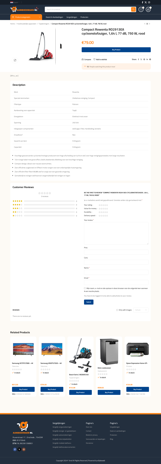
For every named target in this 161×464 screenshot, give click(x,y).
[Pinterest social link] (144, 59)
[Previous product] (145, 24)
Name (87, 267)
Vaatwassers (102, 371)
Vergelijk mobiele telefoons (62, 443)
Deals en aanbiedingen (118, 430)
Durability (88, 212)
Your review (89, 220)
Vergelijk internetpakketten (62, 439)
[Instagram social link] (149, 2)
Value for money (90, 209)
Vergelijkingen (115, 426)
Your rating (88, 205)
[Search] (133, 9)
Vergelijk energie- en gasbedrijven (64, 430)
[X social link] (145, 2)
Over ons (89, 426)
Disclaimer (89, 443)
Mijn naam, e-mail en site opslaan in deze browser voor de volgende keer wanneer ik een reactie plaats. (116, 290)
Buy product (116, 49)
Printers (129, 366)
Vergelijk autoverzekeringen (62, 434)
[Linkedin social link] (147, 59)
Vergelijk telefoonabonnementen (64, 447)
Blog (111, 439)
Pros (85, 247)
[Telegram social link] (150, 59)
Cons (86, 257)
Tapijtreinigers (44, 23)
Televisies (15, 366)
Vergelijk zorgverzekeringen (62, 426)
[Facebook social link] (142, 2)
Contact (88, 430)
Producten (113, 434)
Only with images (125, 310)
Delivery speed (89, 216)
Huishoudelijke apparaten (27, 23)
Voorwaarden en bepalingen (95, 439)
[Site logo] (24, 9)
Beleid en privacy (92, 434)
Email (86, 278)
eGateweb (101, 460)
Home (12, 23)
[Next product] (149, 24)
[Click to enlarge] (15, 60)
